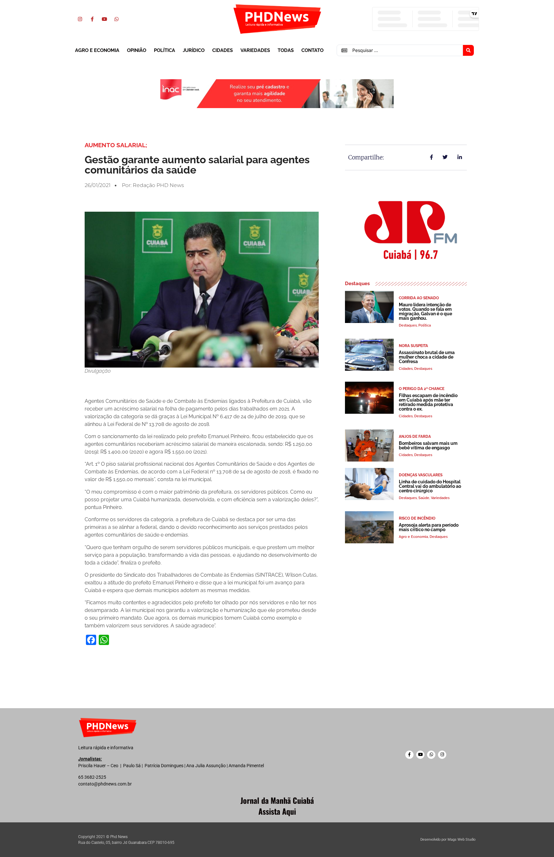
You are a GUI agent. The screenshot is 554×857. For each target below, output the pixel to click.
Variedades (255, 50)
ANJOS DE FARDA (415, 436)
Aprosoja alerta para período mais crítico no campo (428, 527)
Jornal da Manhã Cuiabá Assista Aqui (277, 805)
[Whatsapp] (116, 19)
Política (164, 50)
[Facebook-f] (92, 19)
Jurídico (194, 50)
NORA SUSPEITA (413, 346)
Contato (312, 50)
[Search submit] (468, 50)
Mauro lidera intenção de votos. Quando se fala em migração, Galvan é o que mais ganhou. (425, 311)
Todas (286, 50)
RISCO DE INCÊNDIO (417, 518)
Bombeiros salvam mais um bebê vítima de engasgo (428, 445)
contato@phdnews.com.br (105, 783)
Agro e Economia (97, 50)
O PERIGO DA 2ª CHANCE (421, 388)
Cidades (222, 50)
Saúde (423, 498)
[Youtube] (104, 19)
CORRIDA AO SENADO (419, 298)
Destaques (408, 325)
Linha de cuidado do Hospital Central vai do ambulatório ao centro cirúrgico (430, 486)
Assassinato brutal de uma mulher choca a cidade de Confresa (427, 357)
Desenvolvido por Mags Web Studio (447, 839)
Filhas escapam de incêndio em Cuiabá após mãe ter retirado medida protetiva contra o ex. (428, 402)
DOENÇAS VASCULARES (420, 475)
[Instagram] (80, 19)
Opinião (136, 50)
